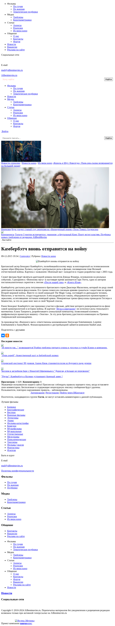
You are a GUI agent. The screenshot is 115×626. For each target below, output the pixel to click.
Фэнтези (11, 450)
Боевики (11, 407)
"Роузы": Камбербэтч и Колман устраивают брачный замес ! (32, 376)
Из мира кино (20, 30)
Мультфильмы (14, 428)
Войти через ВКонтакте (72, 392)
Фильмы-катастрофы (18, 423)
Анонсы (17, 25)
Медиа (10, 99)
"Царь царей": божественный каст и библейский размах (30, 355)
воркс (26, 623)
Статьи (10, 107)
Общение (12, 118)
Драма (10, 420)
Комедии (11, 426)
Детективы (12, 418)
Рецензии (18, 28)
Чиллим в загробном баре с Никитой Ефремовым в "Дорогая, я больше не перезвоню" (45, 371)
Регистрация (52, 392)
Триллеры (12, 442)
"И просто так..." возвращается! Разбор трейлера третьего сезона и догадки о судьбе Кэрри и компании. (54, 347)
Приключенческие (16, 439)
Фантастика (13, 447)
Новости (11, 44)
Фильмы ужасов (15, 445)
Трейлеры (18, 17)
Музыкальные (14, 431)
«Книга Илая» (74, 282)
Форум (16, 41)
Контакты (18, 39)
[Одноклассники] (7, 335)
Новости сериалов (10, 163)
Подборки (12, 487)
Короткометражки (22, 20)
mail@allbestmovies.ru (12, 70)
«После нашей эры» (54, 282)
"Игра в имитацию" (66, 309)
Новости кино (29, 163)
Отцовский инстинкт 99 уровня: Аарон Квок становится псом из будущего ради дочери (46, 363)
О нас (16, 36)
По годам (18, 6)
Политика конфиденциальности (17, 470)
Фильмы (11, 85)
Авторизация (38, 392)
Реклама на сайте (16, 49)
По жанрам (19, 9)
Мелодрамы (13, 436)
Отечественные (15, 434)
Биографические (15, 409)
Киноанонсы (7, 234)
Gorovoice (25, 256)
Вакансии (12, 47)
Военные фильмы (16, 415)
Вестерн (11, 412)
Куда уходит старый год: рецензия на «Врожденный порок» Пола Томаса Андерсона (55, 229)
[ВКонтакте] (3, 335)
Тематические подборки (25, 12)
